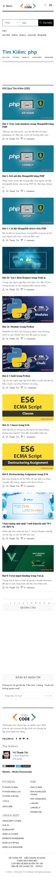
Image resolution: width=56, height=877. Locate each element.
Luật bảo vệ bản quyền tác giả (27, 863)
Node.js (22, 35)
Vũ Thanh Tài (20, 752)
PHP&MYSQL (36, 812)
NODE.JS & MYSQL (10, 843)
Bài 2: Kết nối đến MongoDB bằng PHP (23, 176)
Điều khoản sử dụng (34, 858)
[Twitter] (20, 739)
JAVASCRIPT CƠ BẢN (11, 821)
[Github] (24, 739)
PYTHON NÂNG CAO (11, 792)
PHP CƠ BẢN (36, 787)
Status (38, 866)
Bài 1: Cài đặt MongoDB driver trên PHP (24, 228)
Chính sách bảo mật (27, 861)
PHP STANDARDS (38, 799)
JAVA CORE (7, 806)
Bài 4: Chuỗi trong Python (16, 376)
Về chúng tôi (15, 858)
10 (49, 603)
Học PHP (6, 35)
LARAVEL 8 (35, 808)
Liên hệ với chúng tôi (22, 866)
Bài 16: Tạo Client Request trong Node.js (24, 277)
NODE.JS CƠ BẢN (10, 834)
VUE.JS (5, 825)
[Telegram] (27, 739)
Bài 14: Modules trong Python (18, 326)
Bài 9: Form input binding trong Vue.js (23, 575)
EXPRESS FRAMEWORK (13, 838)
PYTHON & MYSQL (10, 796)
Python (15, 35)
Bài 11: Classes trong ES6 (15, 425)
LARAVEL (34, 803)
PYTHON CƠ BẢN (10, 787)
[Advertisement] (28, 642)
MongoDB (41, 35)
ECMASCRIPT (8, 830)
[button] (7, 6)
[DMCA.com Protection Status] (23, 766)
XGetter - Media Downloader (17, 772)
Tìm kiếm (47, 22)
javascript (32, 35)
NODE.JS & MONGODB (12, 847)
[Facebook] (16, 739)
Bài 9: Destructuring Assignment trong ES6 (25, 474)
